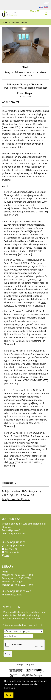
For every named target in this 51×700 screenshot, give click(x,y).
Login (46, 2)
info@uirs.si (11, 548)
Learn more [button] (9, 688)
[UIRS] (10, 14)
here (18, 211)
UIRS (6, 555)
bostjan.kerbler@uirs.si (16, 499)
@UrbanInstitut (12, 552)
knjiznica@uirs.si (13, 594)
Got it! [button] (9, 695)
